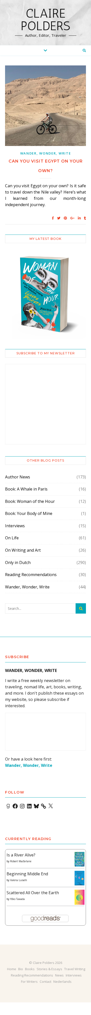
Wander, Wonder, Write (45, 153)
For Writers (29, 981)
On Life (12, 538)
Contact (45, 981)
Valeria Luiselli (18, 880)
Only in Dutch (18, 562)
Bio (20, 969)
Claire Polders (45, 19)
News (59, 975)
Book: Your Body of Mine (28, 513)
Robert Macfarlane (20, 861)
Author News (17, 477)
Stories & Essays (49, 969)
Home (11, 969)
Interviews (15, 526)
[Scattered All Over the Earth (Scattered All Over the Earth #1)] (79, 897)
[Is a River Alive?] (79, 859)
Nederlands (62, 981)
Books (30, 969)
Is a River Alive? (21, 855)
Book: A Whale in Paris (26, 489)
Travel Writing (74, 969)
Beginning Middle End (27, 874)
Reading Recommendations (31, 574)
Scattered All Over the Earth (33, 892)
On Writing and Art (23, 550)
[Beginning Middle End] (79, 878)
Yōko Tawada (17, 899)
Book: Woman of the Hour (30, 501)
